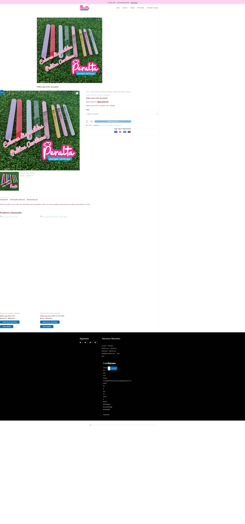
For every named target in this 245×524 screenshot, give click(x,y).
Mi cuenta (140, 8)
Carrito (124, 8)
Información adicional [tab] (17, 199)
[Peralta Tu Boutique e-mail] (91, 343)
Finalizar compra (152, 8)
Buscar (113, 368)
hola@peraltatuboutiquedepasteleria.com (117, 381)
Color (88, 110)
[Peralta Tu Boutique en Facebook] (86, 343)
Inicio (118, 8)
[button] (77, 93)
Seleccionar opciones (10, 322)
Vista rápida (7, 326)
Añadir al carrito (112, 121)
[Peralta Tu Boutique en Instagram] (81, 343)
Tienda (132, 8)
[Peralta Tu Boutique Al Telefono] (96, 343)
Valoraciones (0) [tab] (32, 199)
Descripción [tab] (4, 199)
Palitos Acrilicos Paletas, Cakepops (101, 92)
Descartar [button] (134, 2)
